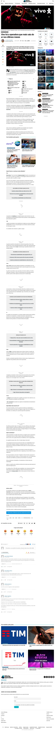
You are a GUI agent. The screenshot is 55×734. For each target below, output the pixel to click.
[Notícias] (50, 86)
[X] (45, 36)
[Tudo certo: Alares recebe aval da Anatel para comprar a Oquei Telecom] (13, 143)
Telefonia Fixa (41, 80)
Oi (24, 83)
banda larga (31, 70)
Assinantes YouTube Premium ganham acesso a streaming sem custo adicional (48, 111)
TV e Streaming (41, 86)
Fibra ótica (8, 175)
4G (13, 101)
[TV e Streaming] (42, 86)
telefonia (26, 70)
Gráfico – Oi (21, 331)
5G (39, 53)
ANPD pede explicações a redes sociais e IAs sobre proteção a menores (12, 166)
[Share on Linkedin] (25, 41)
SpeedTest (8, 109)
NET (10, 265)
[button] (2, 1)
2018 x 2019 (25, 92)
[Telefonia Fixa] (42, 79)
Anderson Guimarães (9, 40)
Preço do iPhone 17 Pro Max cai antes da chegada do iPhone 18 (47, 95)
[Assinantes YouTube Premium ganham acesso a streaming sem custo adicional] (40, 111)
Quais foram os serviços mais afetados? (13, 88)
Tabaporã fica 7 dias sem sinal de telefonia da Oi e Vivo (21, 337)
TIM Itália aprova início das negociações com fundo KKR (13, 645)
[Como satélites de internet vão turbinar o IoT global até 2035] (28, 159)
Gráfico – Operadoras (20, 423)
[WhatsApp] (45, 43)
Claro (25, 81)
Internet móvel (21, 175)
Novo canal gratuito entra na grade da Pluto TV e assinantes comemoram (47, 106)
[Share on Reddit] (27, 41)
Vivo (11, 90)
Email (15, 700)
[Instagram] (51, 36)
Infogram (20, 214)
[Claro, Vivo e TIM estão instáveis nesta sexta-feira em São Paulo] (14, 659)
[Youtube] (40, 43)
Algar (25, 85)
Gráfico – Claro (20, 286)
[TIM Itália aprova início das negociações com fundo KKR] (14, 635)
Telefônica (14, 216)
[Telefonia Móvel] (50, 79)
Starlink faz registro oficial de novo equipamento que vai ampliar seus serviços (48, 101)
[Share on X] (22, 41)
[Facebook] (40, 36)
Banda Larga (49, 53)
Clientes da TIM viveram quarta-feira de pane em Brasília (21, 257)
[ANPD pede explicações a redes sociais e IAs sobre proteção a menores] (13, 159)
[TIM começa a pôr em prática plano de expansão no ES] (28, 143)
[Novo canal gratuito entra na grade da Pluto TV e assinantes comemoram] (40, 106)
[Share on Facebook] (20, 41)
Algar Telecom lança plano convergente (21, 392)
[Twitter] (51, 677)
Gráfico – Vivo (21, 213)
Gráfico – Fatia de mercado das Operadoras (21, 485)
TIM (10, 92)
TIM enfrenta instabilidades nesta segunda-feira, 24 (21, 254)
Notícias (48, 86)
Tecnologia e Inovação (46, 98)
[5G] (42, 52)
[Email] (29, 41)
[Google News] (51, 43)
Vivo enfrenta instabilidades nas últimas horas (21, 197)
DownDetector (28, 105)
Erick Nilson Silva (8, 570)
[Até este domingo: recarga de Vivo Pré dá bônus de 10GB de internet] (41, 659)
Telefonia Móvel (50, 80)
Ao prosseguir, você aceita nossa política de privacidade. (25, 704)
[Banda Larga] (50, 52)
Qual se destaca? (26, 90)
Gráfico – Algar (20, 372)
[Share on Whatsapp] (24, 41)
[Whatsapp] (45, 677)
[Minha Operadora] (27, 1)
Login (34, 544)
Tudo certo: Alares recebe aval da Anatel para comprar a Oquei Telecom (13, 150)
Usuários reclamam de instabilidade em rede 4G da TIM (21, 259)
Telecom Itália (15, 471)
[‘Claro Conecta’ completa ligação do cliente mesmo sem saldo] (41, 635)
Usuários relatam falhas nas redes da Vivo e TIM (21, 190)
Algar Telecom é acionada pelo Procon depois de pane (21, 389)
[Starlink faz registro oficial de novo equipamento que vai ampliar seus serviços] (40, 100)
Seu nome (16, 697)
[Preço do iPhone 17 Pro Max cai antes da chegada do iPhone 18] (40, 95)
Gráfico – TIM (21, 241)
